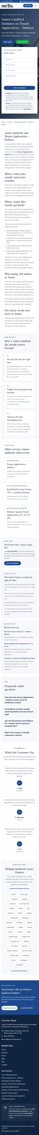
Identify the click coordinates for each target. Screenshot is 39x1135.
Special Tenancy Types (9, 1093)
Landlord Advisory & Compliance (13, 1096)
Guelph (20, 927)
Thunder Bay (14, 955)
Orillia (13, 960)
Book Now (28, 5)
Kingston (20, 932)
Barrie (29, 932)
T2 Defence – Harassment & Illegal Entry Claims (19, 658)
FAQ (3, 1062)
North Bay (26, 955)
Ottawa (10, 932)
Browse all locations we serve (19, 888)
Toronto (13, 894)
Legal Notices (27, 109)
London (29, 927)
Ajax (28, 908)
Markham (13, 904)
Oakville (11, 908)
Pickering (10, 913)
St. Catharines (14, 941)
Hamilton (9, 922)
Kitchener (19, 922)
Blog (3, 1059)
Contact (4, 1065)
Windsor (24, 946)
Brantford (15, 946)
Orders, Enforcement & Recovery (13, 1084)
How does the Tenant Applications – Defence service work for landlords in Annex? (19, 700)
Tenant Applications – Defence (24, 122)
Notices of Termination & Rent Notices (15, 1090)
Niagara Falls (26, 937)
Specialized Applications (10, 1087)
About (4, 1056)
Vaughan (25, 899)
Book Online (8, 42)
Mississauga (24, 894)
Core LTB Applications (9, 1075)
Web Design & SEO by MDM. (11, 1131)
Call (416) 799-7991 (27, 1008)
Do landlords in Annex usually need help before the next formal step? (19, 711)
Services (9, 122)
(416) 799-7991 (22, 42)
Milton (21, 908)
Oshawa (29, 913)
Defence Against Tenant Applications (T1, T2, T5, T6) (19, 514)
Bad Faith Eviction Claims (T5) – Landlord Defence (19, 491)
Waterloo (30, 922)
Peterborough (13, 937)
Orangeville (19, 965)
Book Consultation (19, 88)
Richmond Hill (24, 904)
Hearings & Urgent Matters (11, 1081)
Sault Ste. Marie (27, 951)
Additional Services (8, 1099)
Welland (26, 941)
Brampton (14, 899)
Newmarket (14, 918)
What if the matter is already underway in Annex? (17, 733)
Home (3, 122)
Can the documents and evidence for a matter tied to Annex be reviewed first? (19, 723)
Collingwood (24, 960)
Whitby (20, 913)
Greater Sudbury (12, 951)
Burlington (25, 918)
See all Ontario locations (19, 971)
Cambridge (10, 927)
